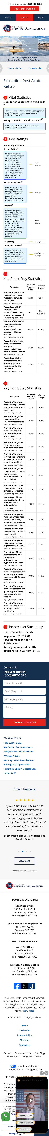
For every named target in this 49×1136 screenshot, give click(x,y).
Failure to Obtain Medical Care (19, 768)
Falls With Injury (12, 742)
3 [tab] (26, 851)
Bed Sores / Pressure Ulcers (18, 747)
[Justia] (31, 986)
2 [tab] (22, 851)
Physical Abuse (11, 755)
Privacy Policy (24, 1035)
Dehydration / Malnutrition (18, 751)
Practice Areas (12, 737)
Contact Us (10, 667)
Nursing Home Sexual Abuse (18, 760)
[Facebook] (17, 986)
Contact (24, 17)
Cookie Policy (16, 1069)
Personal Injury (25, 1017)
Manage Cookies (34, 1069)
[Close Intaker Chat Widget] (46, 1073)
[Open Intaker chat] (20, 1134)
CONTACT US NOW (24, 722)
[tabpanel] (24, 819)
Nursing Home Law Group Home (24, 28)
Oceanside (35, 68)
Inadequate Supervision (16, 764)
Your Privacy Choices (28, 1065)
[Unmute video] (31, 1100)
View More (24, 861)
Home (8, 17)
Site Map (24, 1040)
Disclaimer (24, 1030)
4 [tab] (31, 851)
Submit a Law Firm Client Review (24, 870)
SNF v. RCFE (9, 773)
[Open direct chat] (42, 1073)
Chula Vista (14, 68)
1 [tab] (18, 851)
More (41, 17)
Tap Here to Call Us (24, 8)
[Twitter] (24, 986)
